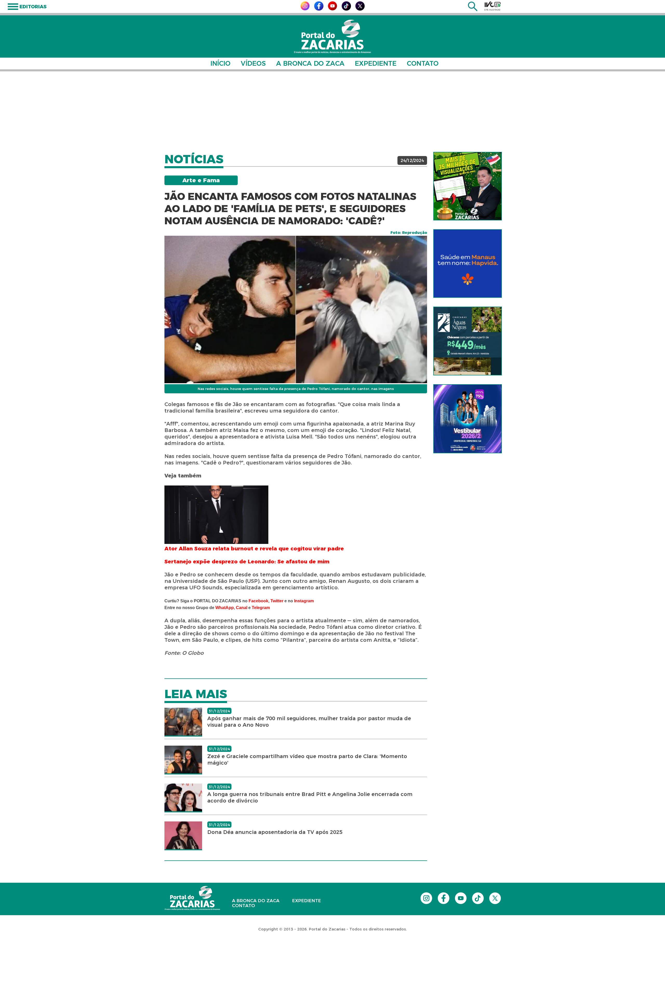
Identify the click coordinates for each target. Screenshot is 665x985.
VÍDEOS (253, 63)
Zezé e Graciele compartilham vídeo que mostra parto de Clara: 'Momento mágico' (307, 759)
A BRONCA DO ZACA (310, 63)
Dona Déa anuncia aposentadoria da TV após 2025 (274, 832)
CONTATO (422, 63)
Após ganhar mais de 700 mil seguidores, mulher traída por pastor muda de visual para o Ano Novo (309, 721)
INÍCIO (220, 63)
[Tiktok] (346, 9)
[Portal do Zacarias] (332, 36)
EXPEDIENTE (375, 63)
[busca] (472, 9)
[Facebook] (318, 9)
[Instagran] (305, 8)
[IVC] (492, 6)
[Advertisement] (332, 111)
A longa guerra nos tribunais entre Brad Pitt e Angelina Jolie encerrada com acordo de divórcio (310, 797)
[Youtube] (332, 8)
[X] (360, 9)
